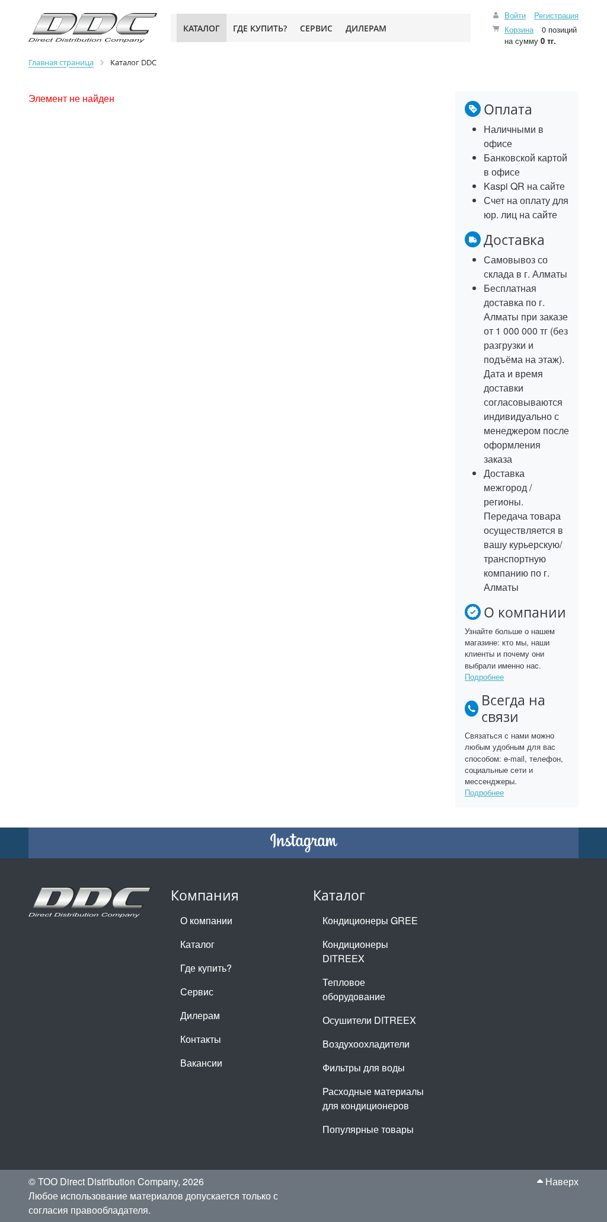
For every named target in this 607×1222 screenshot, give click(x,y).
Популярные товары (368, 1129)
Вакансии (201, 1063)
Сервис (196, 991)
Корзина (518, 29)
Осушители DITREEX (369, 1020)
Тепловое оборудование (353, 989)
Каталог (197, 944)
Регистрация (556, 15)
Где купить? (206, 968)
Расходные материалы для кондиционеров (373, 1098)
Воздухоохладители (366, 1044)
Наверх (561, 1181)
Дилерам (200, 1015)
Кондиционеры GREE (370, 920)
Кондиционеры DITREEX (355, 951)
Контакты (200, 1039)
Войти (515, 15)
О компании (206, 920)
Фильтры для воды (363, 1067)
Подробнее (484, 676)
